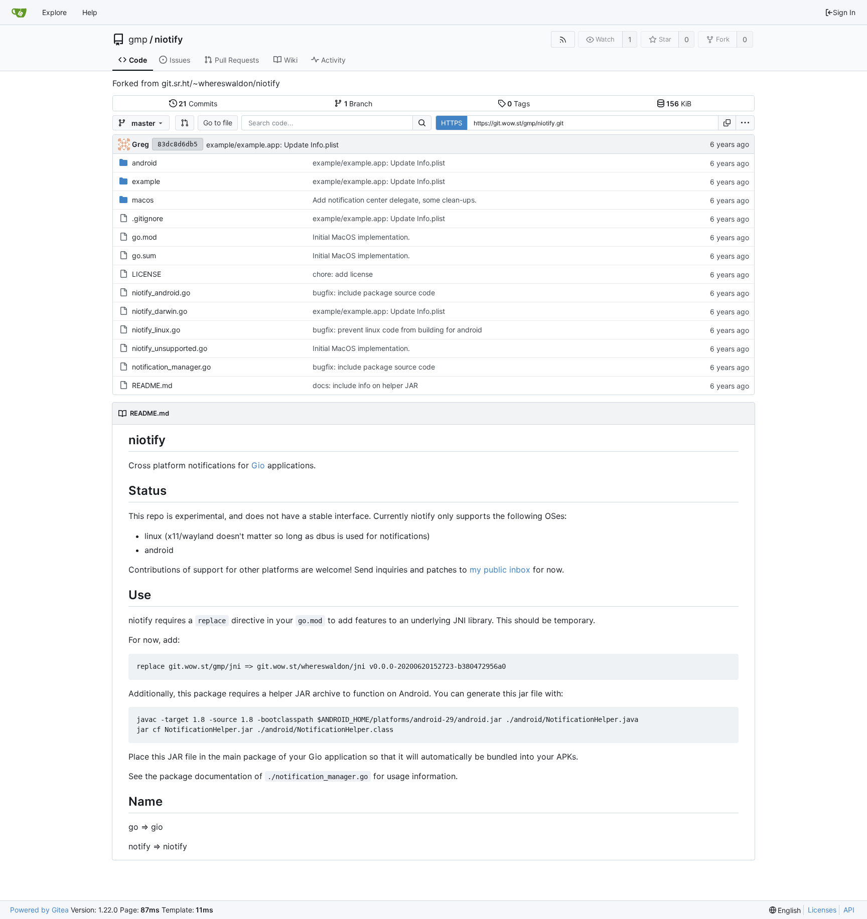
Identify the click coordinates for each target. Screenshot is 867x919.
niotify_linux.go (156, 329)
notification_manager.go (171, 366)
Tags (518, 103)
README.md (152, 385)
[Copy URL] (727, 122)
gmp (138, 40)
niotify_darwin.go (159, 311)
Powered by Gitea (39, 909)
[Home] (19, 13)
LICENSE (146, 274)
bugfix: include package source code (374, 292)
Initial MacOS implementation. (361, 237)
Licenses (822, 909)
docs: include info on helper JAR (365, 385)
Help (89, 12)
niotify (169, 40)
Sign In (844, 12)
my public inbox (500, 570)
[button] (184, 122)
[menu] (745, 122)
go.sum (144, 255)
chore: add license (343, 274)
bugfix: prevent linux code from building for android (397, 329)
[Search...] (421, 122)
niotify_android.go (161, 292)
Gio (258, 465)
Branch (358, 103)
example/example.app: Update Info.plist (272, 144)
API (848, 909)
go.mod (144, 237)
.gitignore (147, 218)
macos (143, 200)
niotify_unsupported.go (169, 348)
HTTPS (451, 123)
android (144, 162)
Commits (198, 103)
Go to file (217, 122)
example (146, 181)
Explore (54, 12)
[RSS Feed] (562, 39)
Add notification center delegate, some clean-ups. (395, 200)
